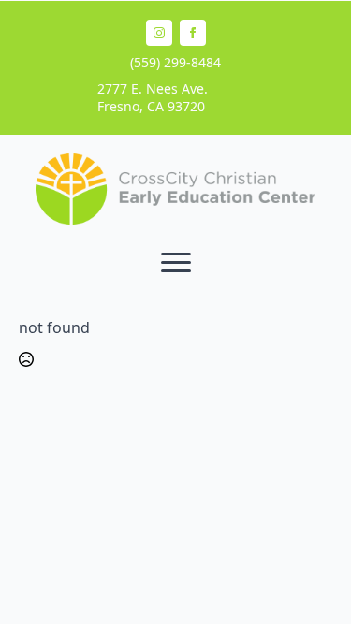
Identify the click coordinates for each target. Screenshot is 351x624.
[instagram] (159, 33)
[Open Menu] (176, 263)
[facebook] (193, 33)
